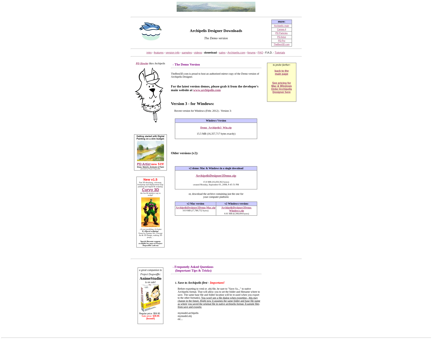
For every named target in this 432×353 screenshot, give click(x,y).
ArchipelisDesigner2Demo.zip (216, 175)
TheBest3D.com (282, 44)
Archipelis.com (236, 52)
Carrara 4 (281, 29)
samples (187, 52)
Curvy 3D (150, 190)
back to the (282, 70)
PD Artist (281, 37)
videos (198, 52)
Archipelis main (281, 25)
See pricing (279, 83)
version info (173, 52)
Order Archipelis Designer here (281, 91)
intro (149, 52)
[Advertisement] (150, 7)
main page (281, 73)
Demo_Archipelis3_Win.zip (216, 127)
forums (251, 52)
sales (222, 52)
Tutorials (280, 52)
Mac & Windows (281, 86)
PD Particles (281, 33)
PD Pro (281, 40)
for (289, 83)
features (159, 52)
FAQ (260, 52)
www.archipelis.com (207, 90)
